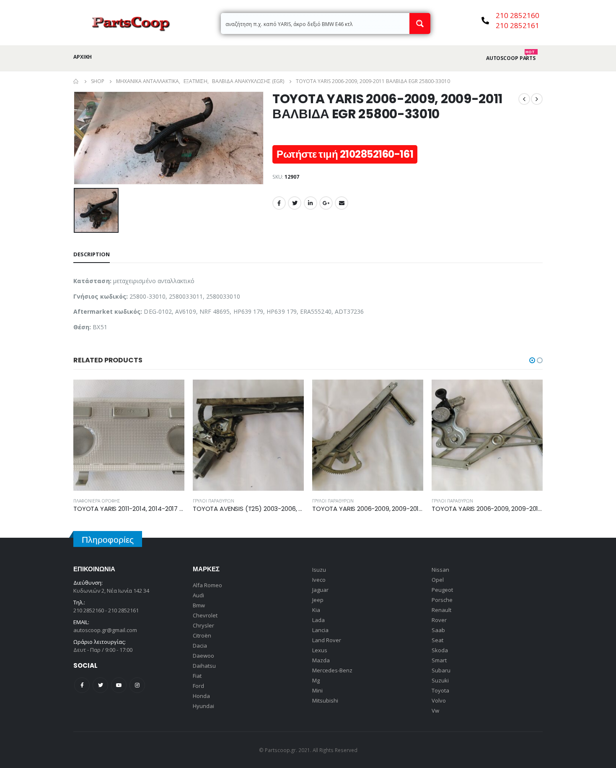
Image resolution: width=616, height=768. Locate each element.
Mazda (321, 660)
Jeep (318, 600)
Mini (317, 690)
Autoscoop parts (511, 58)
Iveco (319, 579)
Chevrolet (205, 615)
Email (341, 203)
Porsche (442, 600)
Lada (318, 620)
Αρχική (82, 56)
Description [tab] (91, 254)
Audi (198, 595)
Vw (435, 710)
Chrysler (203, 625)
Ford (198, 686)
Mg (316, 680)
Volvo (439, 700)
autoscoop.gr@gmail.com (105, 630)
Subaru (441, 670)
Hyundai (203, 706)
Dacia (200, 645)
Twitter (294, 203)
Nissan (440, 569)
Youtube (119, 685)
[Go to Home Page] (76, 81)
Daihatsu (204, 665)
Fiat (197, 675)
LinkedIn (310, 203)
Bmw (199, 605)
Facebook (279, 203)
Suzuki (440, 680)
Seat (437, 640)
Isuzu (319, 569)
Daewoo (203, 655)
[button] (532, 360)
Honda (201, 696)
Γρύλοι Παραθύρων (213, 501)
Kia (316, 610)
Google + (326, 203)
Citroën (202, 635)
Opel (438, 579)
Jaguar (320, 590)
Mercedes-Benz (332, 670)
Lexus (319, 650)
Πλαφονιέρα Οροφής (96, 501)
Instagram (137, 685)
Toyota (440, 690)
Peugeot (442, 590)
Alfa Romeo (207, 585)
